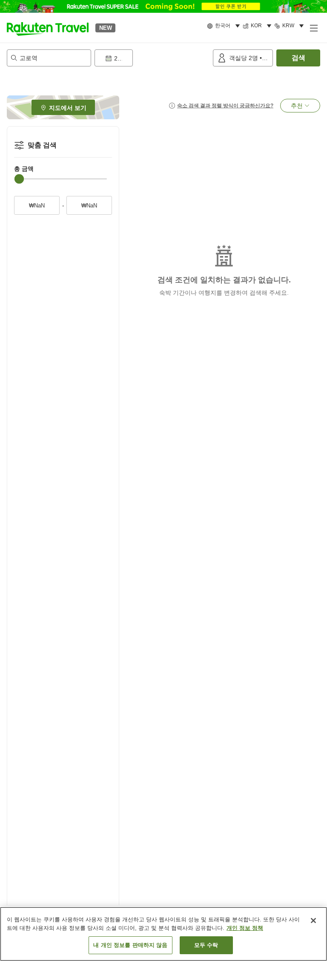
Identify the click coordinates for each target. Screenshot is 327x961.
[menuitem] (225, 26)
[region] (163, 934)
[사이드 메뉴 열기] (313, 28)
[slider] (19, 179)
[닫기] (313, 920)
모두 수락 (206, 945)
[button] (48, 28)
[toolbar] (152, 57)
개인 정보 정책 (245, 928)
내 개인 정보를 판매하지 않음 (130, 945)
